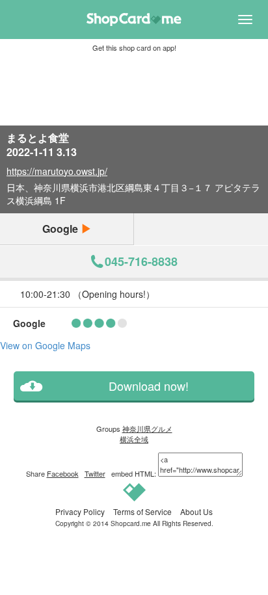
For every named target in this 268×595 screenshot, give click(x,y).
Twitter (95, 473)
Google (61, 228)
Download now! (149, 386)
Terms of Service (142, 511)
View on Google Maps (45, 345)
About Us (196, 511)
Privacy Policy (80, 511)
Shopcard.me (131, 523)
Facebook (63, 473)
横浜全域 (134, 439)
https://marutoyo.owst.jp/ (57, 171)
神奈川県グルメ (147, 428)
